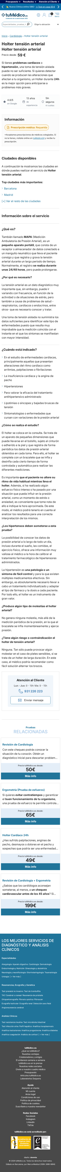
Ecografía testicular (10, 1003)
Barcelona (10, 188)
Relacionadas (31, 730)
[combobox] (17, 24)
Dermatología (46, 964)
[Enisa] (42, 1143)
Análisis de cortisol (29, 1034)
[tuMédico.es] (15, 15)
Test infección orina (10, 1026)
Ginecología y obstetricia (36, 968)
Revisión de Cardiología (17, 744)
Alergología (7, 964)
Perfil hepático (25, 1026)
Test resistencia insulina (12, 1022)
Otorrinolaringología (35, 972)
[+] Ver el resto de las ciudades (21, 201)
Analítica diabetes (50, 1030)
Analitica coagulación (11, 1034)
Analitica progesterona (31, 1030)
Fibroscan (38, 999)
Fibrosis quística (26, 999)
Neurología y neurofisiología (14, 972)
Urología (5, 976)
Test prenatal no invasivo (12, 991)
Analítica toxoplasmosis (43, 1026)
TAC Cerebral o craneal (12, 995)
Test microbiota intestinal (34, 1022)
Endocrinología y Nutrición (13, 968)
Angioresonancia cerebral (13, 1007)
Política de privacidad (30, 1100)
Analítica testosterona (11, 1030)
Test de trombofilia (32, 991)
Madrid (8, 194)
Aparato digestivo (20, 964)
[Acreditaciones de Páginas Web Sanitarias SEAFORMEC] (21, 1143)
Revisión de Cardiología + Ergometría (26, 880)
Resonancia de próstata (33, 995)
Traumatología (51, 972)
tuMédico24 (39, 138)
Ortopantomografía (10, 999)
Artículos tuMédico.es (30, 1075)
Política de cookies (30, 1103)
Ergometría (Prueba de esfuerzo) (23, 790)
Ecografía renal (26, 1003)
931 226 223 (33, 691)
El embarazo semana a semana (30, 1060)
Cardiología (34, 964)
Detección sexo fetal (42, 1003)
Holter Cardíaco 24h (15, 835)
